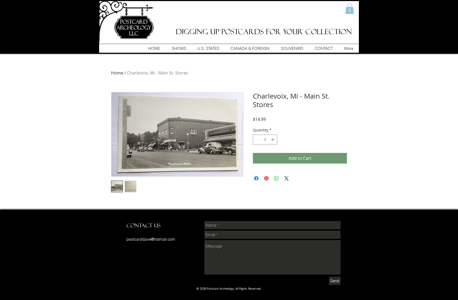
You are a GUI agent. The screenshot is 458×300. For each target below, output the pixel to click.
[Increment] (273, 139)
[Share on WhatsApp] (276, 178)
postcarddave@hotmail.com (150, 239)
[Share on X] (286, 178)
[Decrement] (257, 139)
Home (117, 73)
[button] (349, 8)
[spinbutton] (265, 139)
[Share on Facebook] (256, 178)
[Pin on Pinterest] (266, 178)
